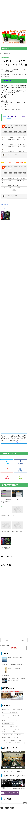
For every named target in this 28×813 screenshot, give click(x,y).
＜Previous (5, 640)
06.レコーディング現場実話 (9, 726)
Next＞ (22, 640)
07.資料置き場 (6, 729)
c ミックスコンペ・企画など (9, 740)
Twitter (7, 463)
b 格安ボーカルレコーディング (10, 737)
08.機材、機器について (18, 729)
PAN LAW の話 (5, 675)
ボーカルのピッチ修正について (16, 657)
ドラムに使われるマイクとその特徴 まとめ (13, 664)
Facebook (20, 463)
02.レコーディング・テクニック (10, 715)
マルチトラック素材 (7, 742)
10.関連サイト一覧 (7, 734)
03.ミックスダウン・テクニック (10, 718)
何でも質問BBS (19, 742)
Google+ (6, 471)
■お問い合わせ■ (17, 709)
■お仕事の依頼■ (6, 709)
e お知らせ (22, 740)
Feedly (20, 478)
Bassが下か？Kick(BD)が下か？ (16, 668)
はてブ (20, 470)
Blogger (20, 809)
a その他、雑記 (18, 734)
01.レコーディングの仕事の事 (9, 712)
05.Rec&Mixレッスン (7, 723)
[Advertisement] (14, 14)
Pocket (7, 478)
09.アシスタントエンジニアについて (11, 731)
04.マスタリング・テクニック (9, 720)
